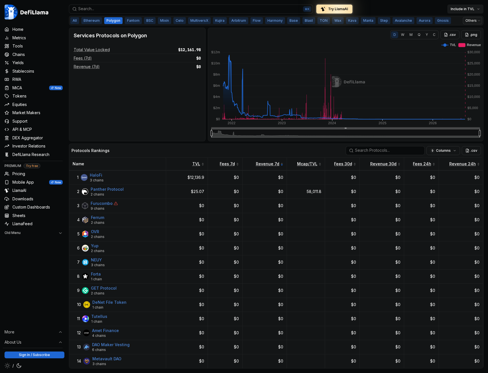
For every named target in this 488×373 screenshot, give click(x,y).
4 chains (99, 335)
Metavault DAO (106, 358)
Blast (309, 20)
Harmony (275, 20)
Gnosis (443, 20)
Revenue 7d (267, 163)
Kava (352, 20)
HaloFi (96, 175)
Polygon (113, 20)
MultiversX (199, 20)
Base (293, 20)
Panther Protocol (107, 189)
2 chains (97, 194)
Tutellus (99, 316)
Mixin (164, 20)
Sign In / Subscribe (34, 355)
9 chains (97, 208)
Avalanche (403, 20)
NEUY (96, 259)
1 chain (96, 279)
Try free (32, 166)
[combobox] (191, 9)
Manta (368, 20)
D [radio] (394, 34)
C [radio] (434, 34)
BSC (149, 20)
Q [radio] (419, 34)
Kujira (220, 20)
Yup (95, 245)
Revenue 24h (462, 163)
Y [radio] (427, 34)
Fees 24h (422, 163)
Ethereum (92, 20)
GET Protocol (104, 288)
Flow (257, 20)
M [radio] (411, 34)
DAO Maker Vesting (111, 344)
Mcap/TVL (307, 163)
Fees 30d (343, 163)
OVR (95, 231)
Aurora (424, 20)
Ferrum (97, 217)
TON (324, 20)
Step (384, 20)
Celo (180, 20)
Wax (337, 20)
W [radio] (402, 34)
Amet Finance (105, 330)
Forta (96, 274)
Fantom (133, 20)
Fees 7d (227, 163)
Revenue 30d (383, 163)
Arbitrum (238, 20)
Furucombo (102, 203)
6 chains (99, 350)
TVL (196, 163)
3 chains (97, 180)
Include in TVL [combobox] (462, 9)
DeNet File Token (109, 302)
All (75, 20)
